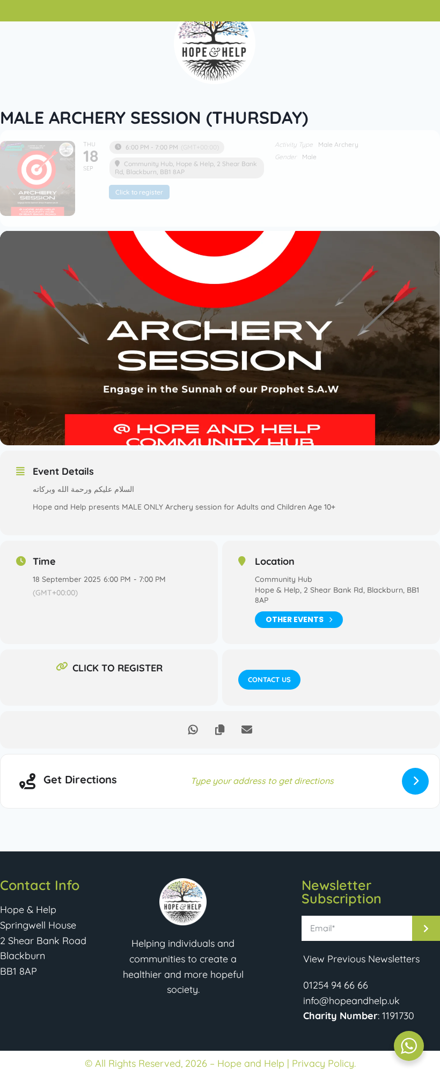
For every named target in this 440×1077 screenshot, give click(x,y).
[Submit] (426, 928)
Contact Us (269, 679)
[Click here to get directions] (415, 781)
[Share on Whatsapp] (193, 729)
